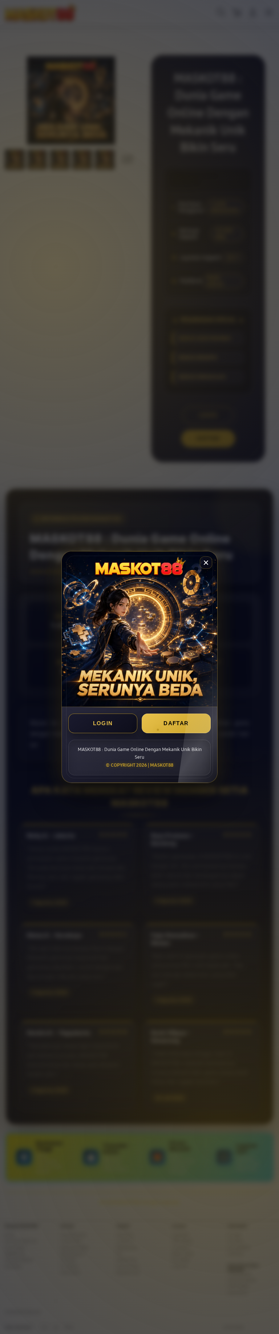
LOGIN (103, 723)
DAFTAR (176, 723)
